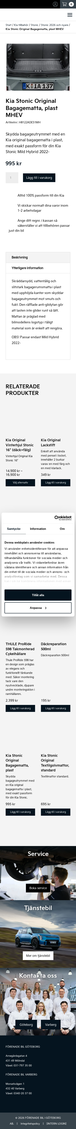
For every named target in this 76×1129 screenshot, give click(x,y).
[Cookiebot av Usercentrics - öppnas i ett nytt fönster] (55, 518)
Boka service (38, 888)
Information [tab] (38, 528)
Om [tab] (62, 528)
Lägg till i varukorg (39, 178)
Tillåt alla (38, 595)
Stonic (34, 25)
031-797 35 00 (23, 1065)
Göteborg (26, 1024)
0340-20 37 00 (23, 1093)
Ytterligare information (27, 268)
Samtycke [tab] (13, 528)
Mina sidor (56, 4)
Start (8, 25)
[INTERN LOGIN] (56, 1123)
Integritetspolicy (30, 1123)
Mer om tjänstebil (38, 955)
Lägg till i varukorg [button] (55, 482)
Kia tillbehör (21, 25)
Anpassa (36, 607)
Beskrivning (20, 257)
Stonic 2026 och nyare (54, 25)
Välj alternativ (20, 482)
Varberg (50, 1024)
